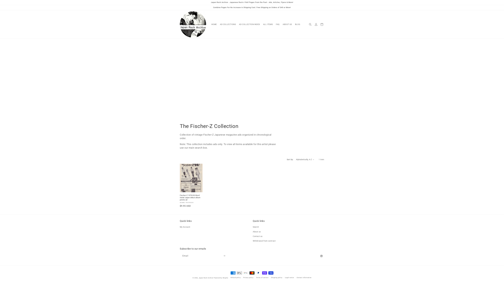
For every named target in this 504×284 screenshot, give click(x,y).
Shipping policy (276, 278)
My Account (185, 227)
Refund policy (236, 278)
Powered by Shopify (221, 278)
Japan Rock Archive (206, 278)
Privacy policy (248, 278)
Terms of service (262, 278)
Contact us (257, 236)
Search (256, 227)
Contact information (304, 278)
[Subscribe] (224, 256)
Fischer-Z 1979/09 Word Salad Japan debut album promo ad (190, 197)
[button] (310, 24)
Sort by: (290, 159)
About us (257, 231)
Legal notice (289, 278)
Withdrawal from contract (264, 241)
